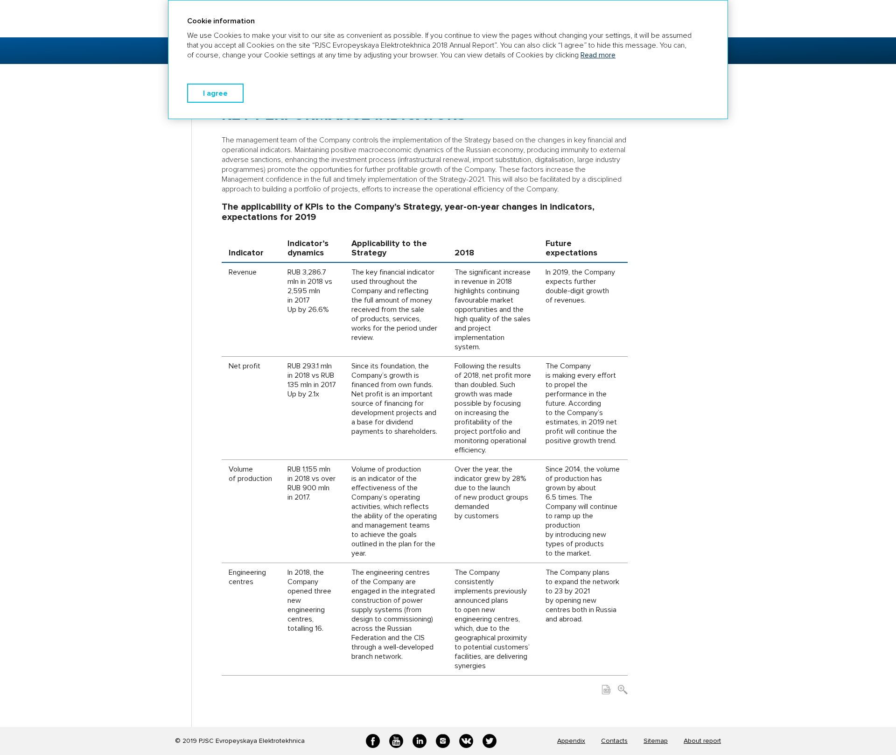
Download (606, 689)
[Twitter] (490, 741)
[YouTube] (396, 741)
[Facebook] (373, 741)
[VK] (466, 741)
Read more (598, 55)
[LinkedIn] (420, 741)
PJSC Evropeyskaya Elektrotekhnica (252, 741)
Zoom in (623, 689)
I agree (215, 93)
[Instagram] (443, 741)
